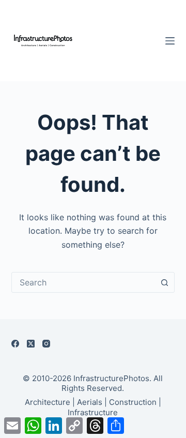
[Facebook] (15, 344)
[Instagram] (46, 344)
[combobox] (83, 282)
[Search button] (164, 282)
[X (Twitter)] (31, 344)
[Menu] (170, 41)
